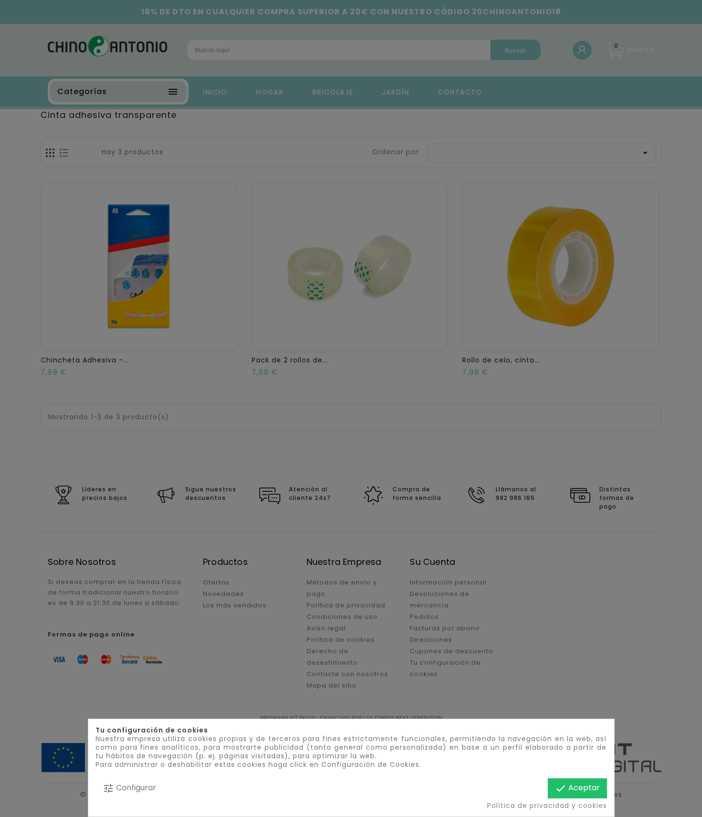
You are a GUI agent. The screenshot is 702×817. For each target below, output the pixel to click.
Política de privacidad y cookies (546, 805)
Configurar (129, 788)
